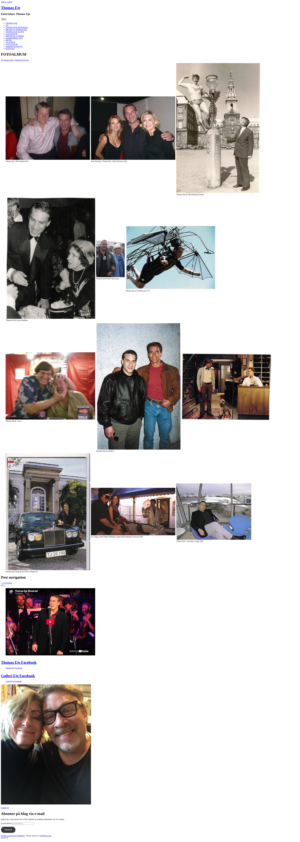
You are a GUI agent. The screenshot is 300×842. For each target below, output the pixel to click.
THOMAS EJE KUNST (15, 32)
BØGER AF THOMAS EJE (16, 30)
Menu (4, 19)
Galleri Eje (5, 808)
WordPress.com (45, 836)
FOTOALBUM (12, 44)
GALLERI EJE (11, 34)
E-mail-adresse (6, 823)
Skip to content (6, 2)
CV (7, 25)
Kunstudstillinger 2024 (14, 38)
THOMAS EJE (11, 23)
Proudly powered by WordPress (12, 836)
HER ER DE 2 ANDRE (15, 36)
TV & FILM (10, 42)
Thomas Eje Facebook (19, 662)
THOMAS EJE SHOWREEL (17, 28)
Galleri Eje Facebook (18, 676)
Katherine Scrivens (22, 60)
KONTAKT (10, 49)
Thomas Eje (10, 8)
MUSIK (9, 40)
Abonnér (8, 830)
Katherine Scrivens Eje (14, 47)
